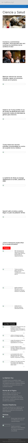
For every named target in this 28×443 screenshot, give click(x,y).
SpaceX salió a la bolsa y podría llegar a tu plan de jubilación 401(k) (14, 211)
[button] (27, 6)
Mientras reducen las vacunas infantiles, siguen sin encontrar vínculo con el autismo (13, 78)
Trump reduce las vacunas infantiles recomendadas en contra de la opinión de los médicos (14, 146)
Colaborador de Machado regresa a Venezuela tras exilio (19, 307)
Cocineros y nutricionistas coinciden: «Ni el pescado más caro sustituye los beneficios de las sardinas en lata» (14, 44)
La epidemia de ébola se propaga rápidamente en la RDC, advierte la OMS (14, 179)
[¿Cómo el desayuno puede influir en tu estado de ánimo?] (6, 337)
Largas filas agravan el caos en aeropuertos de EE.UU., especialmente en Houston (18, 341)
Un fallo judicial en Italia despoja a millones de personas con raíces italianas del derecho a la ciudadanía (18, 348)
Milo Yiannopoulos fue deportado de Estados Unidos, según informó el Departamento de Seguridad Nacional (20, 253)
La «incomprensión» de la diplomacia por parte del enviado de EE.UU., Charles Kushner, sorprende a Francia (17, 355)
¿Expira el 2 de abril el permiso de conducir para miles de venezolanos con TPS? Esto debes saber (18, 363)
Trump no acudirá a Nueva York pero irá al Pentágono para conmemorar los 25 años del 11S (20, 272)
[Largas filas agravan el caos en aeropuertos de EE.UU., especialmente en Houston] (6, 342)
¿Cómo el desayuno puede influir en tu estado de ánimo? (13, 243)
